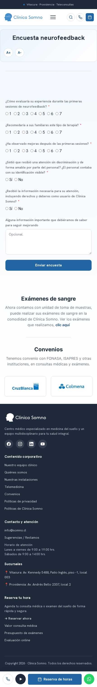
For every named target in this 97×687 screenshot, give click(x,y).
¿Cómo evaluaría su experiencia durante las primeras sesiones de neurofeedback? (43, 103)
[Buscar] (71, 17)
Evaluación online (17, 640)
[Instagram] (20, 444)
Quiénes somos (16, 472)
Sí (10, 179)
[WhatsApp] (89, 679)
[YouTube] (42, 444)
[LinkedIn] (31, 444)
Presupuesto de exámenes (24, 633)
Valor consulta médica (21, 626)
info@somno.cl (15, 530)
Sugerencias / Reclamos (22, 537)
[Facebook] (9, 444)
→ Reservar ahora (18, 618)
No (20, 179)
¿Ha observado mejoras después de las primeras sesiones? (47, 144)
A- (19, 52)
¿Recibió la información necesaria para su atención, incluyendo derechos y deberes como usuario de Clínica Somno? (45, 196)
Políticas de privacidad (21, 501)
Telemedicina (14, 487)
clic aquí (62, 325)
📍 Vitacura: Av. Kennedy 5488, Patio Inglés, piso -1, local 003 (46, 574)
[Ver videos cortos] (20, 679)
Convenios (12, 494)
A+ (8, 52)
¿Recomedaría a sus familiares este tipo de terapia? (42, 125)
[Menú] (55, 17)
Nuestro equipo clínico (21, 465)
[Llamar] (80, 17)
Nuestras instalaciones (21, 479)
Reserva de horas (58, 679)
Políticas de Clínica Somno (24, 508)
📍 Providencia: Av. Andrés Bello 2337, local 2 (38, 584)
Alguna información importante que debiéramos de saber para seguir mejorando (46, 222)
